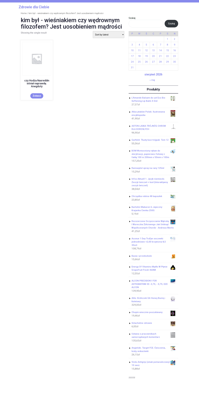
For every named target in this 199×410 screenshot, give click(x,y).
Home (24, 13)
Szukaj (132, 18)
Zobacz (37, 95)
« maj (152, 80)
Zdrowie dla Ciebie (34, 7)
